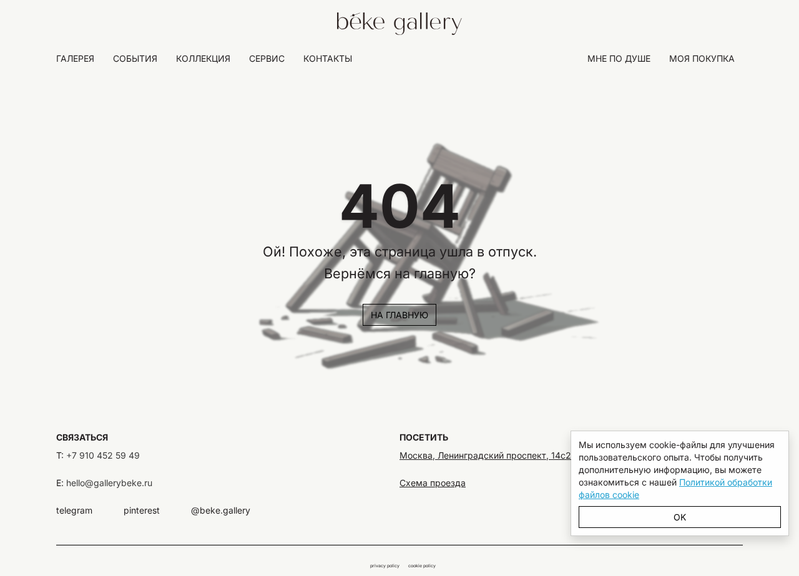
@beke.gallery (220, 510)
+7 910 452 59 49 (103, 455)
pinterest (142, 510)
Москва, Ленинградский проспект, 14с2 (485, 455)
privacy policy (385, 566)
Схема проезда (433, 482)
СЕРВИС (267, 58)
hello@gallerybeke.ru (109, 482)
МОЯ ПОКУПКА (702, 58)
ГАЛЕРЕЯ (75, 58)
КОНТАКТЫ (327, 58)
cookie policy (422, 566)
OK (680, 517)
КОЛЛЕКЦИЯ (203, 58)
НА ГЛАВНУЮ (399, 315)
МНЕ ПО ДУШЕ (618, 58)
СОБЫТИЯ (135, 58)
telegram (74, 510)
